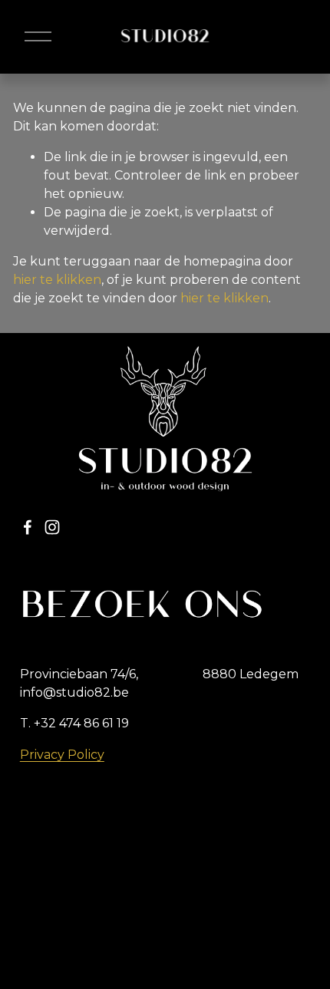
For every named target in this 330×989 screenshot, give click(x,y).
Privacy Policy (62, 754)
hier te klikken (57, 279)
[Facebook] (27, 527)
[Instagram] (52, 527)
